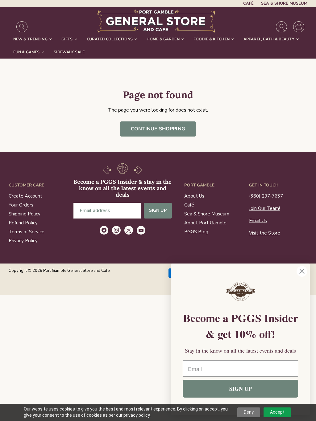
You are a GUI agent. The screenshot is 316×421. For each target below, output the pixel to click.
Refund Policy (23, 223)
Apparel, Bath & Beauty (269, 39)
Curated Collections (110, 39)
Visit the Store (264, 233)
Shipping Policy (24, 214)
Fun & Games (27, 52)
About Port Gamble (205, 223)
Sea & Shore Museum (284, 3)
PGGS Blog (196, 232)
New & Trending (30, 39)
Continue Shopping (158, 128)
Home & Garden (164, 39)
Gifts (67, 39)
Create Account (25, 196)
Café (248, 3)
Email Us (258, 221)
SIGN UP (240, 389)
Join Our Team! (264, 208)
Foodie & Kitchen (212, 39)
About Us (194, 196)
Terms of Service (26, 232)
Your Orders (21, 205)
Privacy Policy (23, 241)
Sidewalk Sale (69, 52)
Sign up (158, 210)
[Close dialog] (302, 271)
